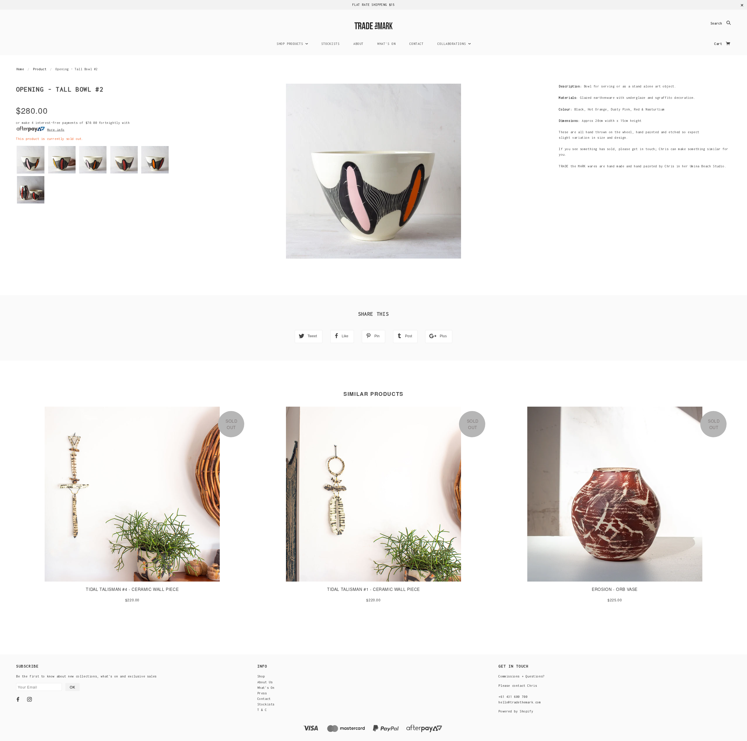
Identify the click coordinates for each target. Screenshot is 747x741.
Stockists (266, 704)
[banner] (373, 24)
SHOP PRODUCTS (291, 43)
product (39, 69)
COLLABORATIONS (452, 43)
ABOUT (358, 43)
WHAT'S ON (386, 43)
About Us (265, 682)
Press (262, 693)
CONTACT (416, 43)
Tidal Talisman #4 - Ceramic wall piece (132, 589)
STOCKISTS (330, 43)
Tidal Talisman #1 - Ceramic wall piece (373, 589)
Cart (719, 43)
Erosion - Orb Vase (615, 589)
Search (717, 23)
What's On (266, 687)
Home (20, 69)
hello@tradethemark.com (519, 702)
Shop (261, 676)
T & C (262, 710)
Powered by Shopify (515, 711)
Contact (264, 698)
